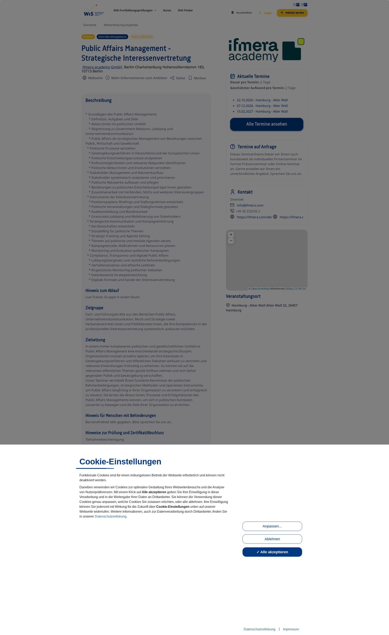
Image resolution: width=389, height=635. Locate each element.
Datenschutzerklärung (110, 516)
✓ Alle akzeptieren (272, 552)
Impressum (291, 629)
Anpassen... (272, 526)
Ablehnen (272, 539)
